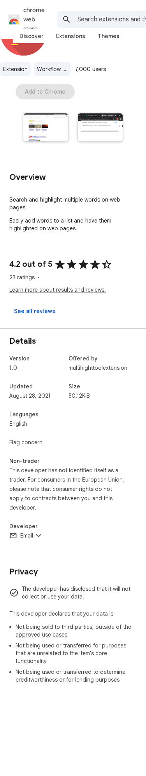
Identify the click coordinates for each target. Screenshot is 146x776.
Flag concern (25, 442)
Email (26, 535)
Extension (15, 69)
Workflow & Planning (53, 69)
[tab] (31, 36)
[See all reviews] (34, 311)
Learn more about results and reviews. (57, 289)
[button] (46, 128)
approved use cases (41, 634)
